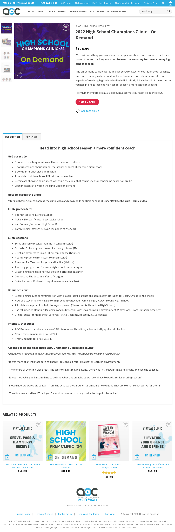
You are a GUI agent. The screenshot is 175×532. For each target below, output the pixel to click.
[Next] (65, 51)
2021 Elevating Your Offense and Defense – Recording (152, 466)
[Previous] (20, 51)
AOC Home (66, 3)
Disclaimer (110, 514)
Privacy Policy (23, 514)
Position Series (117, 11)
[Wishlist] (163, 3)
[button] (170, 3)
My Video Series (151, 3)
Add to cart (87, 102)
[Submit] (169, 11)
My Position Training (101, 3)
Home (31, 11)
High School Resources (97, 26)
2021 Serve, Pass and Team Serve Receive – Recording (22, 466)
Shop (40, 11)
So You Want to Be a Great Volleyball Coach (109, 466)
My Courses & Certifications (127, 3)
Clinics (50, 11)
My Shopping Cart (100, 505)
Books (62, 11)
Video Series (97, 11)
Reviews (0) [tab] (32, 137)
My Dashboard (82, 3)
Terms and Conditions (88, 514)
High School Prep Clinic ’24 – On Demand (66, 466)
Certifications (78, 11)
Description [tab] (12, 137)
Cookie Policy (65, 514)
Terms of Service (44, 514)
